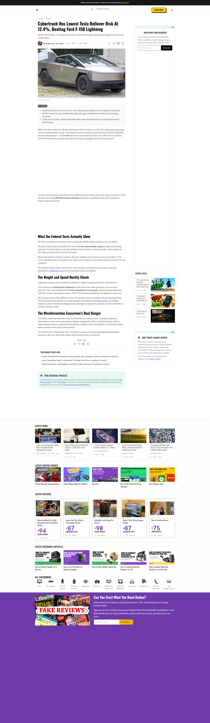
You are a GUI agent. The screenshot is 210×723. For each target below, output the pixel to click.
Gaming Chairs (74, 587)
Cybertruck (77, 242)
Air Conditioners (169, 587)
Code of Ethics (154, 359)
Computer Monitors (109, 587)
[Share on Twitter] (109, 43)
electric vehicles (86, 138)
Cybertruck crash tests (114, 130)
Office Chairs (63, 587)
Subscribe (158, 10)
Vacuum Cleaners (156, 587)
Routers (132, 586)
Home (41, 18)
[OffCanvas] (37, 10)
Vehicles (49, 18)
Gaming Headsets (120, 587)
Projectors (144, 586)
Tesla (107, 195)
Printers (97, 586)
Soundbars (51, 586)
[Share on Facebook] (118, 43)
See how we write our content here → (77, 385)
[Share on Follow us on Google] (123, 43)
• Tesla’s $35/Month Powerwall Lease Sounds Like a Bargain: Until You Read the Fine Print (79, 356)
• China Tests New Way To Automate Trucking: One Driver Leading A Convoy (73, 360)
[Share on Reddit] (114, 43)
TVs (39, 586)
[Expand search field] (172, 10)
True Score (62, 382)
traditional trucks (56, 271)
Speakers (86, 586)
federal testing (101, 301)
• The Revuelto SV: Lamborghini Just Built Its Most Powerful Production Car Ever (75, 364)
